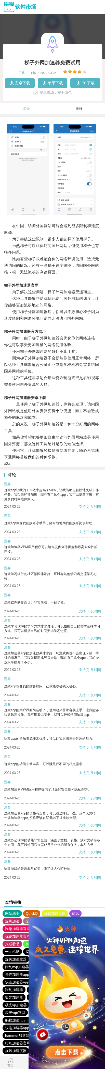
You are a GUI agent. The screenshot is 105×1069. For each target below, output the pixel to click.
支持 (82, 506)
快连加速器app (17, 974)
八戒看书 (12, 944)
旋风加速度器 (54, 913)
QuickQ (32, 913)
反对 (93, 506)
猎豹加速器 (14, 990)
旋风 (75, 913)
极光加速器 (14, 997)
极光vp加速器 (16, 1005)
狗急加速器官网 (17, 929)
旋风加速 (12, 921)
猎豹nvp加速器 (17, 967)
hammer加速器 (17, 1035)
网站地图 (12, 913)
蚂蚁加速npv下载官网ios (24, 1020)
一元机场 (12, 952)
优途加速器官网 (17, 936)
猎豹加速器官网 (17, 1043)
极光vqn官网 (15, 1013)
